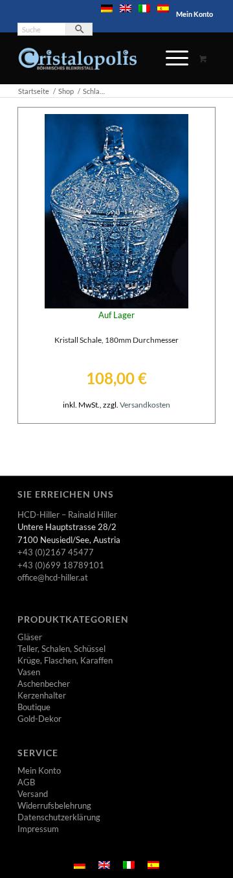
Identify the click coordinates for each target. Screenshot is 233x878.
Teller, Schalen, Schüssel (61, 648)
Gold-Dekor (39, 718)
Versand (32, 794)
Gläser (29, 637)
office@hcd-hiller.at (52, 577)
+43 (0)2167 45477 (55, 552)
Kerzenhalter (41, 695)
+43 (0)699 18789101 (60, 565)
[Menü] (170, 58)
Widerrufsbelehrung (54, 805)
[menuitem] (107, 8)
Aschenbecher (43, 683)
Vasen (28, 672)
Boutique (33, 707)
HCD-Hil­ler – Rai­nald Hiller (67, 514)
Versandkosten (145, 404)
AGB (26, 782)
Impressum (38, 829)
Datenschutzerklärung (58, 817)
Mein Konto (194, 14)
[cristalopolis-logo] (96, 58)
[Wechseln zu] (107, 8)
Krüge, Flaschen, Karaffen (65, 660)
